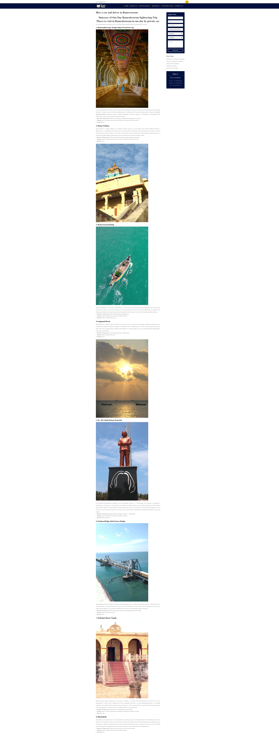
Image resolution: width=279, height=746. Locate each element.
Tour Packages (144, 5)
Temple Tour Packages (171, 65)
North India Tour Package (172, 68)
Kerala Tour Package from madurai (174, 61)
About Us (134, 5)
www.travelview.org (176, 85)
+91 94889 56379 (178, 80)
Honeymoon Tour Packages (172, 63)
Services (156, 5)
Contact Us (179, 5)
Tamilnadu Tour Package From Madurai (175, 59)
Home (127, 5)
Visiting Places (168, 5)
